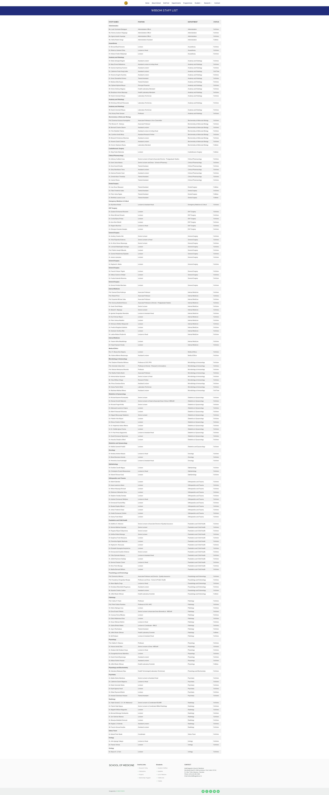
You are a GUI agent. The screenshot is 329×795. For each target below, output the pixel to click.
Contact (217, 3)
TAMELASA (161, 777)
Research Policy (143, 768)
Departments (176, 3)
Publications (142, 771)
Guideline (160, 771)
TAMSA (160, 781)
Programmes (187, 3)
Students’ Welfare (162, 768)
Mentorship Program (145, 777)
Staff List (166, 3)
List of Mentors (162, 774)
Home (147, 3)
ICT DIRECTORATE (120, 791)
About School (156, 3)
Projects (141, 774)
